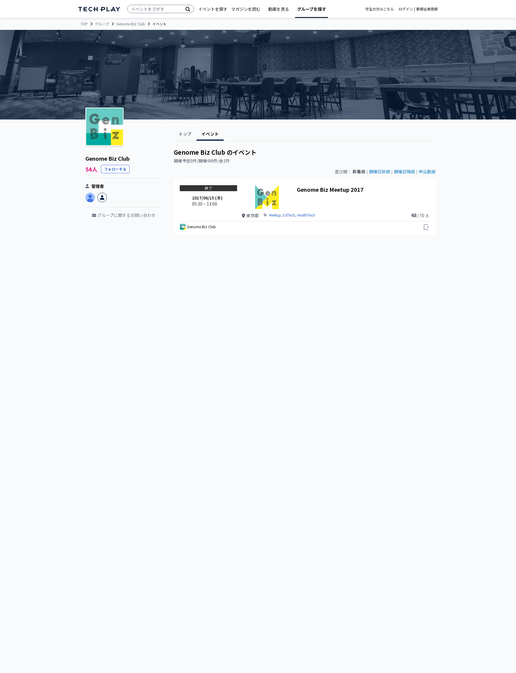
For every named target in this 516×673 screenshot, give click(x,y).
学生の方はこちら (379, 9)
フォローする (115, 168)
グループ (102, 24)
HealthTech (306, 215)
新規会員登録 (427, 9)
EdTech (289, 215)
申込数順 (427, 171)
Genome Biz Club (130, 24)
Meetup (275, 215)
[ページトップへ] (99, 9)
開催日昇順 (379, 171)
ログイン (406, 9)
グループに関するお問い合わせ (126, 215)
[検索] (187, 9)
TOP (84, 24)
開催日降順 (404, 171)
